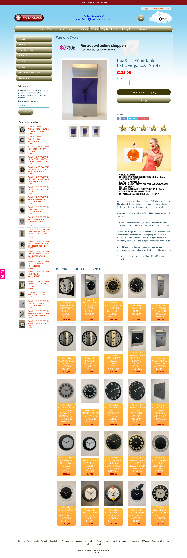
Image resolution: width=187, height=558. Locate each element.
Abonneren (25, 112)
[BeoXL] (29, 17)
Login (146, 9)
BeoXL (90, 551)
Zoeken (51, 29)
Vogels (104, 29)
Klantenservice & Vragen (139, 541)
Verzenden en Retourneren (96, 541)
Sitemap (122, 541)
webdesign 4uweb (93, 544)
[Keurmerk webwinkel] (97, 47)
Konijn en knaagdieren (123, 29)
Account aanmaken (160, 9)
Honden (83, 29)
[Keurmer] (144, 130)
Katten (94, 29)
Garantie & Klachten (160, 541)
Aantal (119, 78)
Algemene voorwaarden (72, 541)
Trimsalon (144, 29)
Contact (113, 541)
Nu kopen (143, 100)
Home (41, 29)
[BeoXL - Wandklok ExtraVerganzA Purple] (73, 131)
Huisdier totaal (67, 29)
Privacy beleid (33, 541)
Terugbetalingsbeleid (50, 541)
